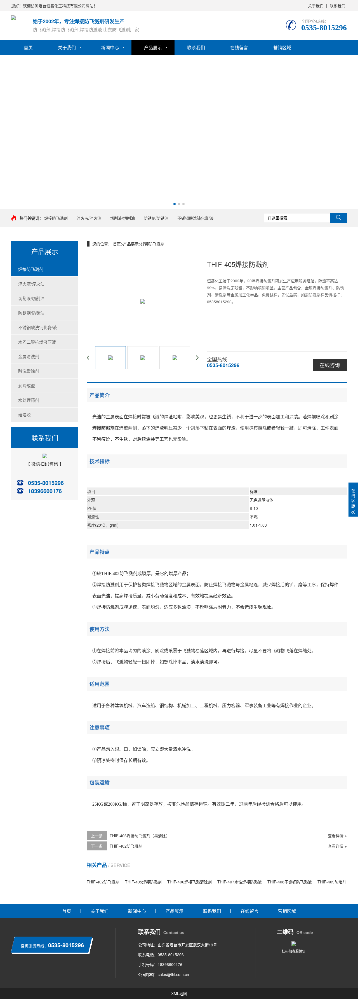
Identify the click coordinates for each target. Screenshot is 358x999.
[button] (174, 204)
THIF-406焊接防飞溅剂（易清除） (140, 835)
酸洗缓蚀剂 (28, 371)
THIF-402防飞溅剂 (126, 846)
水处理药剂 (28, 400)
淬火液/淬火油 (89, 218)
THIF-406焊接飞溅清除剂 (189, 882)
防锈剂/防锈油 (156, 218)
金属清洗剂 (28, 356)
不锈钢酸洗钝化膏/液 (195, 218)
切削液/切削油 (122, 218)
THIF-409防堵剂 (331, 882)
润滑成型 (26, 385)
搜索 (338, 218)
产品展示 (153, 47)
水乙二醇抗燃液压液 (37, 342)
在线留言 (239, 47)
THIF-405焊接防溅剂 (143, 882)
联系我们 (337, 5)
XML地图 (179, 993)
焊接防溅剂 (103, 428)
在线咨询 (330, 365)
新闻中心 (110, 47)
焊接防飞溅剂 (56, 218)
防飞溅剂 (128, 573)
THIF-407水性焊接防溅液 (239, 882)
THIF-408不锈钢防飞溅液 (289, 882)
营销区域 (282, 47)
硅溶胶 (24, 415)
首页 (28, 47)
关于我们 (316, 5)
